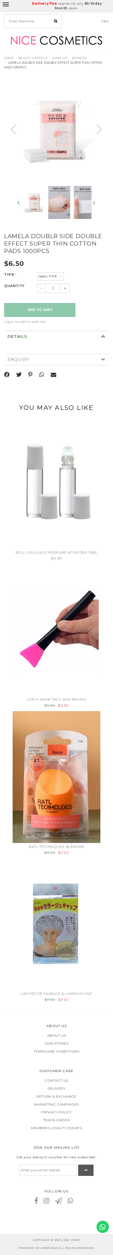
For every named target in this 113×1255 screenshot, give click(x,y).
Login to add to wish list (25, 321)
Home (9, 58)
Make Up (59, 58)
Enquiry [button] (18, 359)
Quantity (14, 286)
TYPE (10, 274)
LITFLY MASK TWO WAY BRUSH (56, 699)
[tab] (56, 336)
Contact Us (56, 1080)
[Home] (56, 40)
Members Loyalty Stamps (56, 1128)
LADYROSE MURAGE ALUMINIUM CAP (56, 993)
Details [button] (17, 336)
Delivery (57, 1088)
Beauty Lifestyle (33, 58)
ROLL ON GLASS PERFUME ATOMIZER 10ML (57, 552)
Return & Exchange (56, 1096)
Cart (105, 21)
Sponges (79, 58)
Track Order (56, 1120)
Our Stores (57, 1043)
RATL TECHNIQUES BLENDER (56, 846)
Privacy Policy (56, 1112)
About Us (56, 1035)
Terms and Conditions (57, 1051)
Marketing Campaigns (56, 1104)
